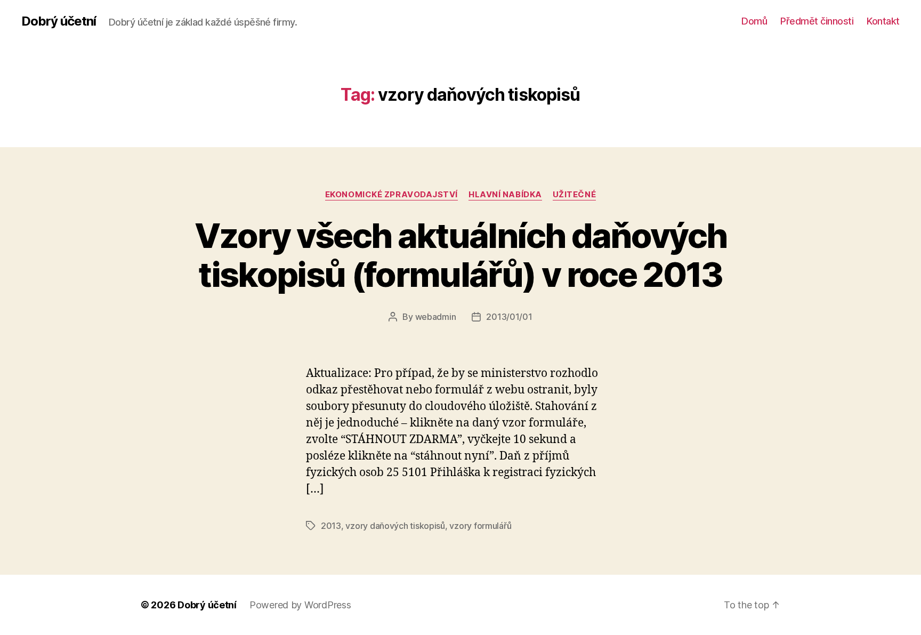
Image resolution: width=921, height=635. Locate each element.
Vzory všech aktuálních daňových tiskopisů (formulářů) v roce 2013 (461, 255)
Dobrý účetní (58, 21)
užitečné (574, 194)
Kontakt (883, 21)
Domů (754, 21)
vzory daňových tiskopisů (395, 525)
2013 (331, 525)
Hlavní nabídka (505, 194)
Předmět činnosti (816, 21)
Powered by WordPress (300, 604)
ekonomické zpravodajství (391, 194)
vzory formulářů (480, 525)
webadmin (435, 316)
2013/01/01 (509, 316)
